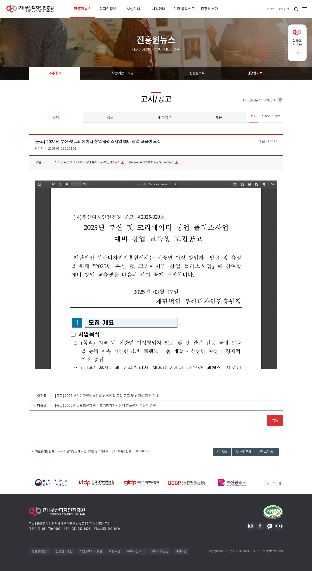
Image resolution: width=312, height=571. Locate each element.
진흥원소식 (197, 73)
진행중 (265, 116)
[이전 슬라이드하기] (267, 483)
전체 (56, 117)
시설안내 (133, 9)
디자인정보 (108, 9)
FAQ (224, 452)
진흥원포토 (254, 73)
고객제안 (268, 452)
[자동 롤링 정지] (280, 483)
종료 (278, 116)
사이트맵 (304, 9)
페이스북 (260, 526)
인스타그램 (250, 526)
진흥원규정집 (64, 551)
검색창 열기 (296, 9)
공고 (110, 117)
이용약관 (114, 551)
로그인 (271, 9)
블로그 (279, 526)
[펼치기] (297, 53)
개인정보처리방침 (90, 551)
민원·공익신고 (184, 9)
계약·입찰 (164, 117)
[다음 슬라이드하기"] (273, 483)
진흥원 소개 (209, 9)
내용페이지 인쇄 (280, 100)
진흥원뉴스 (82, 9)
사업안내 (158, 9)
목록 (275, 420)
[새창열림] (51, 482)
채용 (218, 117)
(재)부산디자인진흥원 (29, 9)
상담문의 (245, 452)
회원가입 (283, 9)
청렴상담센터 (40, 551)
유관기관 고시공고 (124, 73)
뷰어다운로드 (135, 551)
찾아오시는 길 (160, 551)
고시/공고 (54, 73)
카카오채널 (269, 526)
